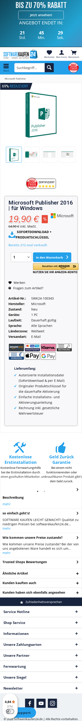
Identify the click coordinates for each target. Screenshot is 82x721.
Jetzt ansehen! (41, 15)
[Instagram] (52, 703)
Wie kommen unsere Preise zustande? (33, 537)
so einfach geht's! (16, 513)
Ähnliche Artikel (15, 573)
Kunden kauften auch (19, 583)
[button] (56, 268)
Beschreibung (13, 497)
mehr (7, 504)
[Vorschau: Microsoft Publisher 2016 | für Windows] (14, 155)
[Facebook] (29, 703)
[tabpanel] (20, 462)
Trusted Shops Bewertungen (25, 562)
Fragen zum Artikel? (27, 288)
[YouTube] (41, 703)
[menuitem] (74, 54)
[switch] (10, 711)
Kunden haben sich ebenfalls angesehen (34, 592)
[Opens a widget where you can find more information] (20, 713)
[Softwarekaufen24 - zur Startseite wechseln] (20, 54)
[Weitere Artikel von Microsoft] (62, 215)
